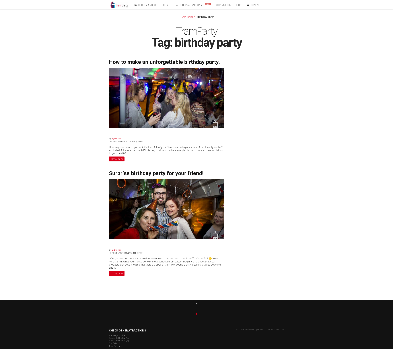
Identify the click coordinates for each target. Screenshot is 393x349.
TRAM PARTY (187, 16)
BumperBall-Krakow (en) (119, 338)
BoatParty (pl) (114, 343)
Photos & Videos (147, 5)
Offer (165, 5)
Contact (255, 5)
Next (231, 97)
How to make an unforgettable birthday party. (164, 62)
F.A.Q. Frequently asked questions (250, 329)
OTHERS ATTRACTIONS (194, 4)
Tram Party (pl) (115, 346)
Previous (102, 97)
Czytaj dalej (117, 159)
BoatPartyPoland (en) (117, 335)
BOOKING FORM (223, 5)
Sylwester (116, 138)
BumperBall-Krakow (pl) (119, 341)
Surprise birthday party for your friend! (156, 173)
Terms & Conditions (276, 329)
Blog (238, 5)
